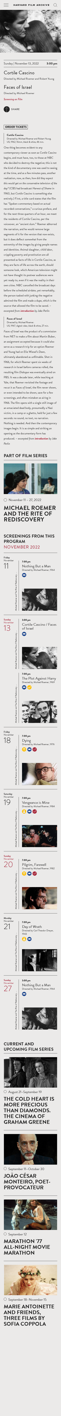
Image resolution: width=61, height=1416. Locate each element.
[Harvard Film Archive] (31, 5)
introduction (27, 311)
